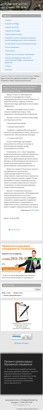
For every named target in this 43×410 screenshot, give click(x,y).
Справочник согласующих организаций (19, 54)
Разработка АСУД (11, 27)
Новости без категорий (24, 76)
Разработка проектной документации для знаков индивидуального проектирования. (20, 39)
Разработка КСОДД (12, 31)
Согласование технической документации (20, 44)
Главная (8, 20)
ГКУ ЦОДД (35, 210)
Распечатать (15, 230)
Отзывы (8, 66)
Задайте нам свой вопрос (13, 269)
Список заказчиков (12, 47)
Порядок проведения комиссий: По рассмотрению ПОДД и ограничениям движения (19, 60)
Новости (11, 76)
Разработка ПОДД (12, 24)
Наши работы (10, 51)
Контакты (8, 69)
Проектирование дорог (13, 34)
